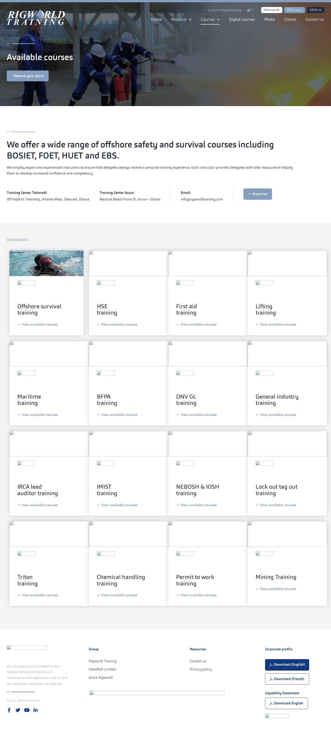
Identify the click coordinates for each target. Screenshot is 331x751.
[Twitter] (18, 710)
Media (269, 19)
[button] (271, 10)
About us (179, 19)
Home (156, 19)
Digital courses (242, 19)
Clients (290, 19)
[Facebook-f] (9, 710)
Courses (208, 19)
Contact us (315, 19)
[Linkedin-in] (35, 710)
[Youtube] (26, 710)
